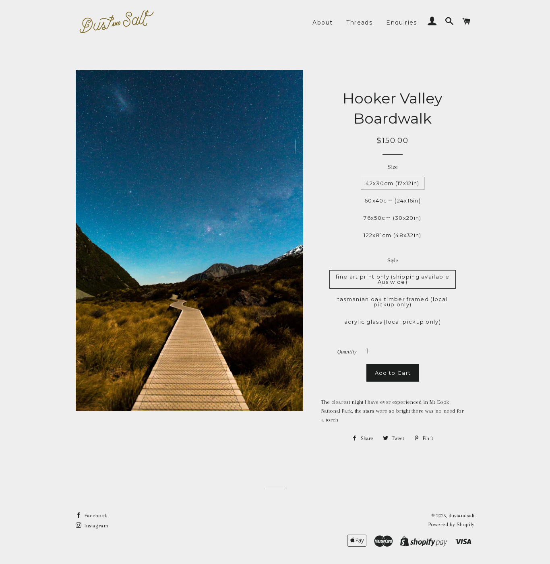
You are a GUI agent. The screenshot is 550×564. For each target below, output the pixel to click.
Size (393, 167)
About (322, 22)
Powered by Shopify (451, 524)
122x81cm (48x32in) (392, 235)
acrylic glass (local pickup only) (392, 321)
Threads (359, 22)
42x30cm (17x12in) (392, 183)
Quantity (346, 352)
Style (392, 260)
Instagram (95, 526)
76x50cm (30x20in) (392, 218)
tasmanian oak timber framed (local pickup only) (392, 302)
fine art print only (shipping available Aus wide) (392, 279)
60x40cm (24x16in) (392, 200)
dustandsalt (461, 515)
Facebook (95, 515)
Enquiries (401, 22)
